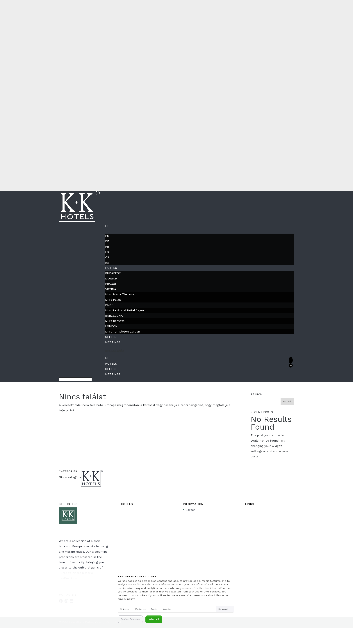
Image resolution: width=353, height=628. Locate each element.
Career (190, 510)
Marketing (167, 609)
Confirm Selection (130, 619)
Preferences (140, 609)
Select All (154, 619)
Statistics (154, 609)
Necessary (127, 609)
